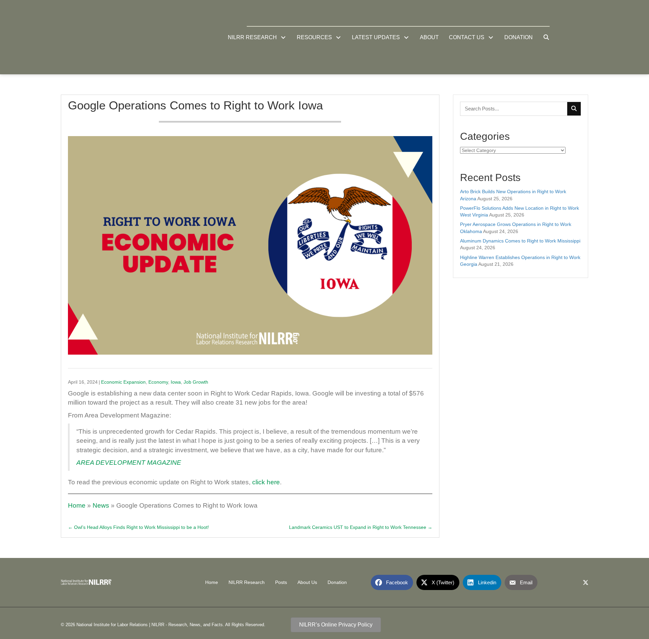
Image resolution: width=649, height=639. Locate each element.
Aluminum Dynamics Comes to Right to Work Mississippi (520, 241)
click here (266, 482)
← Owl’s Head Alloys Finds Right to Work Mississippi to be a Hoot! (138, 527)
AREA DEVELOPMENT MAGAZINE (128, 462)
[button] (283, 37)
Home (77, 505)
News (101, 505)
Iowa (176, 382)
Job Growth (196, 382)
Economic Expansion (123, 382)
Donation (337, 582)
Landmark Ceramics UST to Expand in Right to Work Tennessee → (360, 527)
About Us (307, 582)
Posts (281, 582)
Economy (158, 382)
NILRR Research (247, 582)
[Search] (574, 109)
